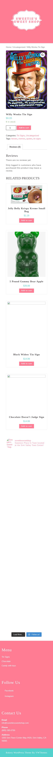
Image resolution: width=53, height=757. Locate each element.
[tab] (3, 3)
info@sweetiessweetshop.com (15, 723)
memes (21, 138)
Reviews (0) (15, 147)
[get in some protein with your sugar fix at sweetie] (26, 574)
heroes (14, 138)
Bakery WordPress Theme (18, 752)
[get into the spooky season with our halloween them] (26, 461)
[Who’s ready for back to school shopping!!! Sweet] (26, 529)
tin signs (37, 138)
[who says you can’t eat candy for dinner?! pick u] (26, 619)
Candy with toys (9, 665)
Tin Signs (21, 135)
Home (8, 47)
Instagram (9, 696)
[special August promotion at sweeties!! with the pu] (26, 506)
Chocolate (6, 661)
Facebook (9, 690)
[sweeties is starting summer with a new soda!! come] (26, 551)
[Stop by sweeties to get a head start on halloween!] (26, 484)
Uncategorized (19, 47)
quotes (29, 138)
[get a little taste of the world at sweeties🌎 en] (26, 597)
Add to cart (24, 128)
